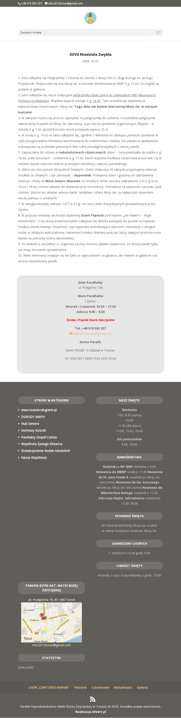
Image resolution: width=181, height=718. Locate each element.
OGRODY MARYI (33, 417)
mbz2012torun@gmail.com (51, 645)
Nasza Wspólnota (34, 457)
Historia (80, 687)
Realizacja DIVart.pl (90, 712)
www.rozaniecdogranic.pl (39, 410)
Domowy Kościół (33, 430)
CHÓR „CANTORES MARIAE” (49, 687)
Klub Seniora (30, 423)
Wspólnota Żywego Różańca (41, 444)
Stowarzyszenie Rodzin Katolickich (45, 450)
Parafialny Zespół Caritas (39, 437)
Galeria (142, 687)
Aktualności (123, 687)
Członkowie (100, 687)
